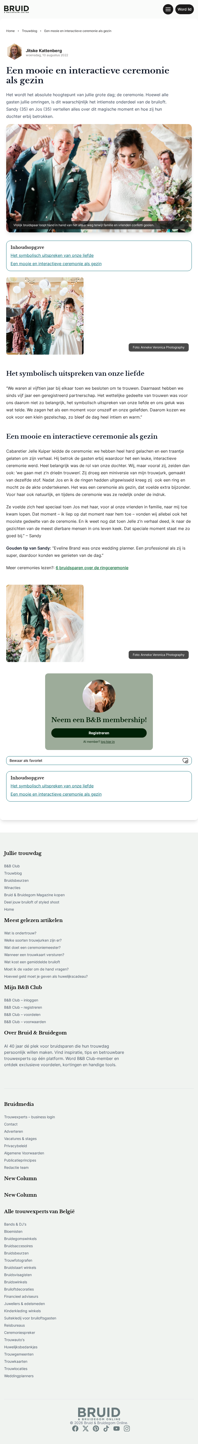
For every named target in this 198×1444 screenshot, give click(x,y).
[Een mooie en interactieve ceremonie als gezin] (16, 9)
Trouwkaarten (15, 1361)
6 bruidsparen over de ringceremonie (92, 567)
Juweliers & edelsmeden (24, 1303)
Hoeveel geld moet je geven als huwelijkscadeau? (46, 976)
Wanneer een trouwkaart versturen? (34, 954)
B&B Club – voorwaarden (25, 1021)
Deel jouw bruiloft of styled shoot (31, 902)
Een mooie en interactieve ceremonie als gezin (56, 263)
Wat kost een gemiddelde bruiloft (32, 961)
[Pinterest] (96, 1428)
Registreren (99, 732)
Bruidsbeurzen (16, 880)
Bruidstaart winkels (20, 1267)
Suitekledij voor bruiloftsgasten (30, 1318)
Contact (11, 1124)
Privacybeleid (15, 1145)
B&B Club (12, 865)
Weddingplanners (19, 1375)
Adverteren (13, 1131)
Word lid (185, 9)
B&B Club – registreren (23, 1007)
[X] (85, 1428)
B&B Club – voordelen (22, 1014)
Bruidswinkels (15, 1281)
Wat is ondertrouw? (20, 933)
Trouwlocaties (15, 1368)
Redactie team (16, 1167)
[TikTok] (106, 1428)
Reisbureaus (14, 1325)
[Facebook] (75, 1428)
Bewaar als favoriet (26, 760)
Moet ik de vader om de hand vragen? (36, 969)
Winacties (12, 887)
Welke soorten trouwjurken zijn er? (33, 940)
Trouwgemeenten (19, 1354)
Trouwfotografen (18, 1260)
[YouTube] (116, 1428)
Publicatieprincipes (20, 1160)
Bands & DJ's (15, 1224)
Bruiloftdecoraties (19, 1289)
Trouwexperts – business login (29, 1116)
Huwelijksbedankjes (20, 1346)
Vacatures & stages (20, 1138)
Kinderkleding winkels (22, 1310)
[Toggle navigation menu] (168, 9)
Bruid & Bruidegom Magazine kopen (34, 894)
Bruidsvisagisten (18, 1274)
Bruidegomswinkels (20, 1238)
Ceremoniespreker (19, 1332)
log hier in (108, 741)
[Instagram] (127, 1428)
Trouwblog (13, 873)
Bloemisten (13, 1231)
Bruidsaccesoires (18, 1245)
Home (9, 909)
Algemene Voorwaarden (24, 1153)
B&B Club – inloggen (21, 1000)
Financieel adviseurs (21, 1296)
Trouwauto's (14, 1339)
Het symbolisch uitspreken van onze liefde (52, 255)
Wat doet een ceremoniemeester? (32, 947)
